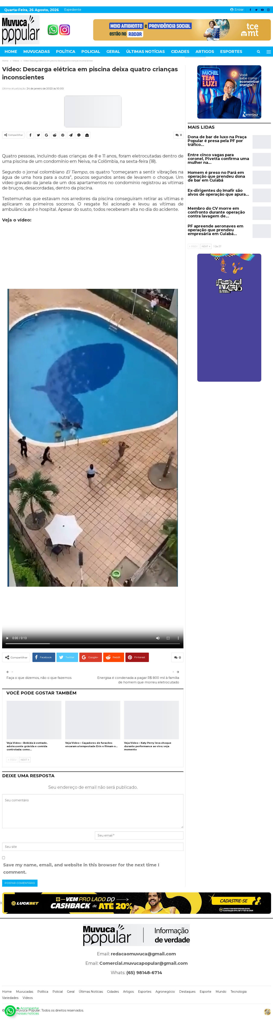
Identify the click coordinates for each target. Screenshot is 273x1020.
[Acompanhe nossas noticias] (10, 1011)
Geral (113, 51)
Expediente (72, 10)
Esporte (205, 992)
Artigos (205, 51)
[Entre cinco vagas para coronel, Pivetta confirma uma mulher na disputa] (262, 160)
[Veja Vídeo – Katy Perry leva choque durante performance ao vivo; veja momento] (151, 720)
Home (11, 51)
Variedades (10, 998)
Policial (90, 51)
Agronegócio (165, 992)
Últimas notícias (145, 51)
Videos (28, 998)
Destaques (187, 992)
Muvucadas (36, 51)
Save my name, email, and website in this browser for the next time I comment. (81, 868)
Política (65, 51)
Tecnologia (239, 992)
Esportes (231, 51)
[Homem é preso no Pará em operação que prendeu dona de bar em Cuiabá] (262, 177)
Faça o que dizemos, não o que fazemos (38, 678)
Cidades (180, 51)
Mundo (221, 992)
